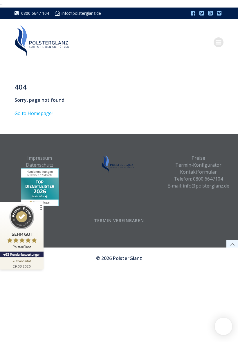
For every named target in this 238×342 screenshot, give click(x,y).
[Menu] (218, 42)
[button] (223, 326)
